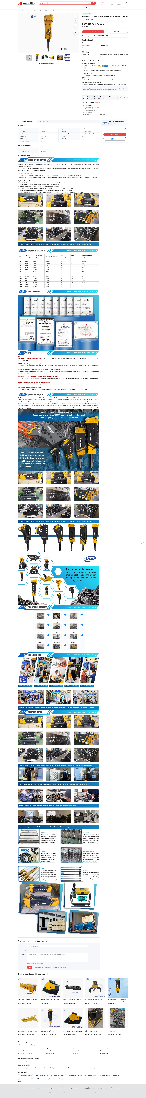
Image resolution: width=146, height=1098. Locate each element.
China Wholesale (66, 1087)
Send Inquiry (93, 31)
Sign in (126, 4)
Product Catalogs (39, 1045)
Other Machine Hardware (41, 1068)
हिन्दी (93, 1088)
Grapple (47, 1048)
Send (30, 967)
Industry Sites (83, 1087)
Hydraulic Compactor (105, 1048)
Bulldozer (29, 1068)
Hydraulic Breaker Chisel (91, 1075)
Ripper (101, 1050)
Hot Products (35, 1087)
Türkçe (102, 1088)
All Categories (23, 8)
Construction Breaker (105, 1075)
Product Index (99, 1087)
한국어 (85, 1088)
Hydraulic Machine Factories (41, 1075)
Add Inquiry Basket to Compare (49, 63)
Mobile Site (106, 1087)
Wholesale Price (75, 1087)
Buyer (92, 8)
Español (42, 1088)
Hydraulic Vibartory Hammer (25, 1053)
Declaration (88, 1092)
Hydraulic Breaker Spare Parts (25, 1050)
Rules (126, 8)
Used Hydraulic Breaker (24, 1079)
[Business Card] (125, 128)
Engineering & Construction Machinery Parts (67, 10)
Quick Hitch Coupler (77, 1048)
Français (53, 1088)
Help (101, 8)
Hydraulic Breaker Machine (40, 1079)
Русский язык (59, 1088)
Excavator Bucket (50, 1053)
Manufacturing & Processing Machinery (30, 10)
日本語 (89, 1088)
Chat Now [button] (117, 31)
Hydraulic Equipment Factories (75, 1075)
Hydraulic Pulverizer (50, 1050)
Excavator (21, 1068)
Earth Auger (76, 1053)
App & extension (109, 8)
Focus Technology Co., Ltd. (63, 1092)
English (37, 1088)
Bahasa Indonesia (115, 1088)
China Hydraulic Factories (25, 1075)
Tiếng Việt (108, 1088)
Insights (111, 1087)
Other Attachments (104, 1053)
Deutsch (70, 1088)
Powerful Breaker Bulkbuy (55, 1079)
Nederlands (76, 1088)
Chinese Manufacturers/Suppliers (55, 1087)
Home (19, 10)
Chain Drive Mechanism (73, 1068)
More (19, 1081)
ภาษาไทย (98, 1088)
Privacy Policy (95, 1092)
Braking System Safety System (57, 1068)
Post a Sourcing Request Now (60, 967)
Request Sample (111, 36)
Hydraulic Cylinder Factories (57, 1075)
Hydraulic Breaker (22, 1048)
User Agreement (81, 1092)
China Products (43, 1087)
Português (48, 1088)
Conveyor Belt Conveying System (89, 1068)
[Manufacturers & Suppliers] (26, 3)
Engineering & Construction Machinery (48, 10)
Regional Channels (91, 1087)
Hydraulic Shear (76, 1050)
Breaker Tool (116, 1075)
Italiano (65, 1088)
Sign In (84, 114)
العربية (81, 1088)
